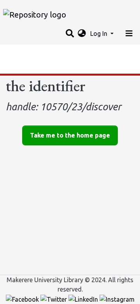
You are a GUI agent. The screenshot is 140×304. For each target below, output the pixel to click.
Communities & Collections (44, 52)
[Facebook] (23, 298)
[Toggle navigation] (129, 33)
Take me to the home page (70, 135)
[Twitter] (54, 298)
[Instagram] (117, 298)
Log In (99, 33)
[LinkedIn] (84, 298)
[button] (82, 33)
